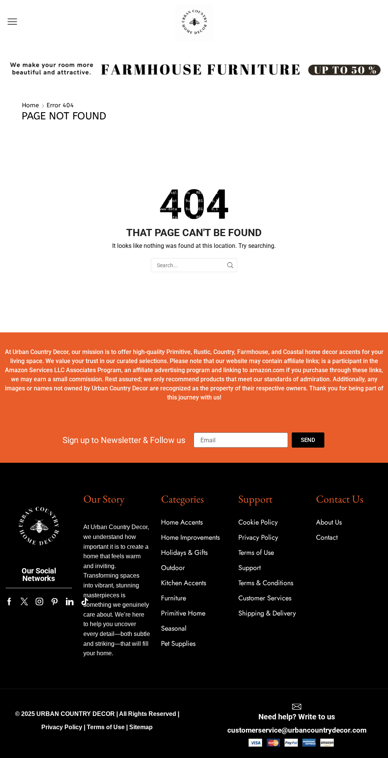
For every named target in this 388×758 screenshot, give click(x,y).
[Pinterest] (54, 601)
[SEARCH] (230, 265)
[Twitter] (24, 601)
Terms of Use (106, 727)
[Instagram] (39, 601)
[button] (12, 22)
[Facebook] (9, 601)
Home (30, 105)
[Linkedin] (70, 601)
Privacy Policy (61, 727)
